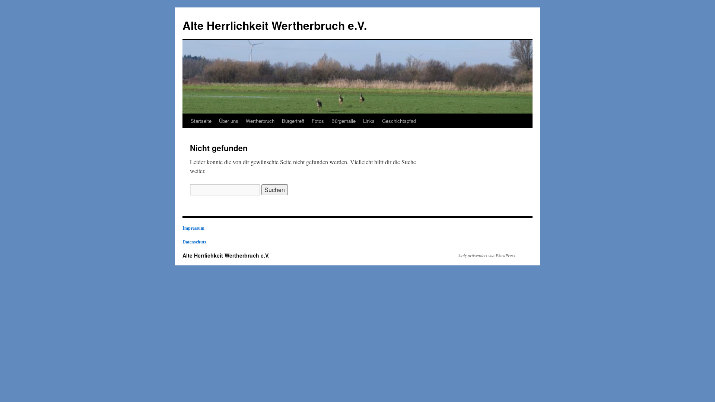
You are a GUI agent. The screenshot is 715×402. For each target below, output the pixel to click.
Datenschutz (194, 242)
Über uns (228, 120)
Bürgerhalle (343, 120)
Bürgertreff (293, 120)
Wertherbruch (260, 120)
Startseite (201, 120)
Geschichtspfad (399, 120)
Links (369, 120)
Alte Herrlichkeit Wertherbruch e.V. (274, 25)
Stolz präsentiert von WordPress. (487, 255)
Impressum (193, 228)
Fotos (318, 120)
